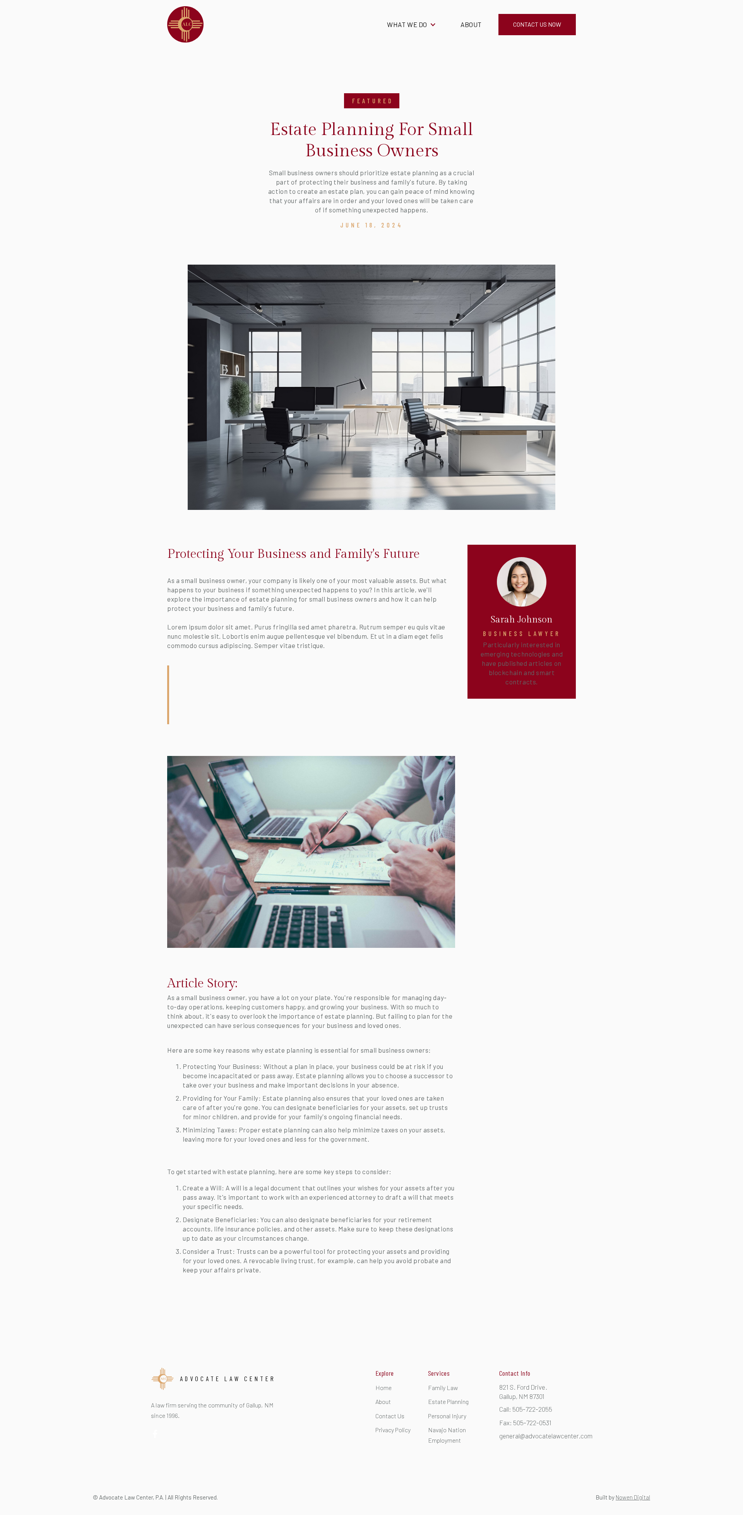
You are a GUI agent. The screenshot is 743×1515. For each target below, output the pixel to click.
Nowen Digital (633, 1497)
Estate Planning (448, 1401)
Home (383, 1387)
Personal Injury (447, 1415)
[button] (411, 25)
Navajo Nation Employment (447, 1435)
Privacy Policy (393, 1429)
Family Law (443, 1387)
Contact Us (389, 1415)
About (471, 24)
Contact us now (537, 24)
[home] (185, 24)
